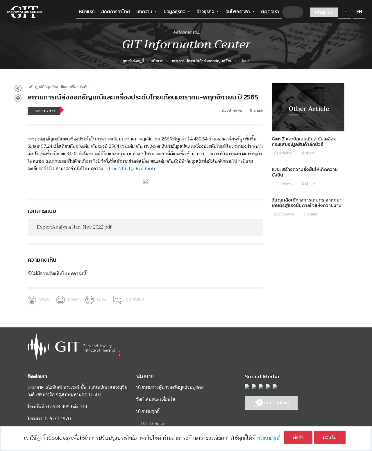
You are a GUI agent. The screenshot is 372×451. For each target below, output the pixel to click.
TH (344, 11)
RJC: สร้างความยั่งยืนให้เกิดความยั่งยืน (305, 172)
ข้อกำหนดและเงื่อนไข (155, 399)
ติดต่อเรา (270, 11)
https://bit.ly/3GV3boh (130, 169)
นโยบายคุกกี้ (270, 438)
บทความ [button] (144, 11)
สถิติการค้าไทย (115, 11)
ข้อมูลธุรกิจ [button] (175, 11)
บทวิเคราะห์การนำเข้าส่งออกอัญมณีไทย (202, 61)
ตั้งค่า (298, 437)
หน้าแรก (87, 11)
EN (359, 11)
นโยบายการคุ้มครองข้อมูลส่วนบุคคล (169, 387)
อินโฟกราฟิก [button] (238, 11)
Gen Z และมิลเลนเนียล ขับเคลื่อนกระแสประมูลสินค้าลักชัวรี (304, 141)
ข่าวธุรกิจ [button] (205, 11)
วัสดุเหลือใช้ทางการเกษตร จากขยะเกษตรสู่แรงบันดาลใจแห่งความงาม (306, 202)
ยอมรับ (330, 437)
